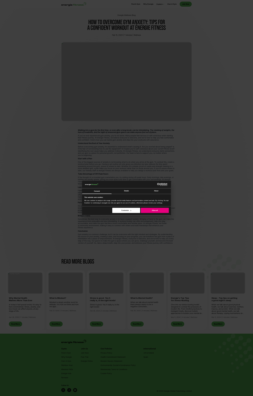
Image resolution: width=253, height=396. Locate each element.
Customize (125, 210)
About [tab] (156, 191)
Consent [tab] (97, 191)
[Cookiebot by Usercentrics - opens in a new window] (160, 184)
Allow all (155, 210)
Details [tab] (126, 191)
